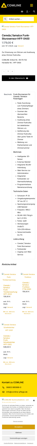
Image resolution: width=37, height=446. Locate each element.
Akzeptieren (18, 427)
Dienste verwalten (18, 421)
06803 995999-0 (13, 387)
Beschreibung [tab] (7, 94)
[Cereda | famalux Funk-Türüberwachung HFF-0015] (9, 277)
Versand (21, 46)
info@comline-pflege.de (16, 392)
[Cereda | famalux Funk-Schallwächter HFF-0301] (9, 327)
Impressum (30, 443)
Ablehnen (18, 432)
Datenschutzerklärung (20, 443)
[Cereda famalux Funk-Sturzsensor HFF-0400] (18, 28)
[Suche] (34, 11)
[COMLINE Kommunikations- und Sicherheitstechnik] (11, 4)
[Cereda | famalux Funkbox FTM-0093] (28, 275)
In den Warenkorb (17, 78)
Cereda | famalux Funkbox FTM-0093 (26, 286)
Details (13, 311)
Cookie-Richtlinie (8, 443)
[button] (34, 400)
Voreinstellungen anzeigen (18, 438)
